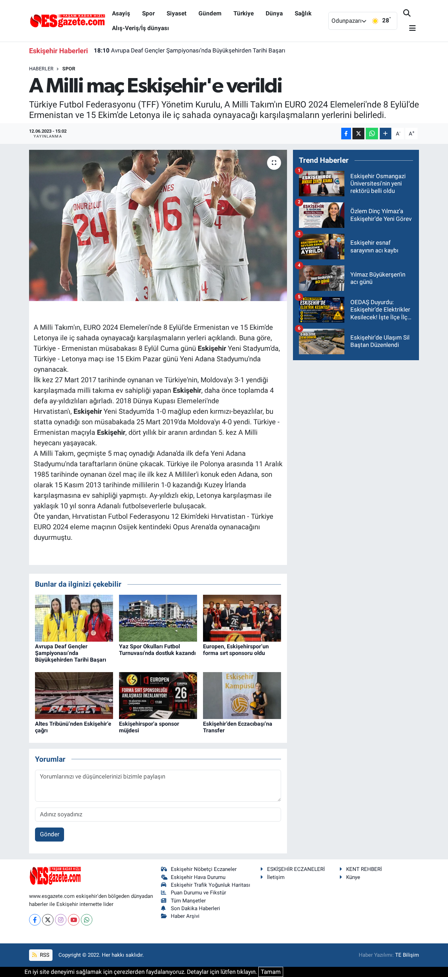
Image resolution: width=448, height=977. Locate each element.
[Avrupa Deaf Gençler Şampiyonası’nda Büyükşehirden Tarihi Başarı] (74, 617)
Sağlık (303, 13)
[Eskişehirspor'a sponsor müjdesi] (158, 695)
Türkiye (243, 13)
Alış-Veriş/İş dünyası (140, 28)
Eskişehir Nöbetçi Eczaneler (204, 869)
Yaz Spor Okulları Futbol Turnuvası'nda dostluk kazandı (157, 649)
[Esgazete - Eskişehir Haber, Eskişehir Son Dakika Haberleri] (67, 20)
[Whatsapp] (86, 920)
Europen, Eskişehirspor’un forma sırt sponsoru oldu (236, 649)
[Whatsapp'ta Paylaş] (372, 133)
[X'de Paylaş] (358, 133)
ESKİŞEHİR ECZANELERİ (296, 869)
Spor (148, 13)
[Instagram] (60, 920)
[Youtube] (73, 920)
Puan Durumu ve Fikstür (198, 892)
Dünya (274, 13)
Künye (353, 877)
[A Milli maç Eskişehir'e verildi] (158, 225)
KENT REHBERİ (364, 869)
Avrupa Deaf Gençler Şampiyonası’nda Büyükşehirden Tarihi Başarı (189, 50)
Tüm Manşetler (188, 901)
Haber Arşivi (185, 916)
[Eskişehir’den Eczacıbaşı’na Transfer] (242, 695)
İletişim (276, 877)
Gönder (49, 834)
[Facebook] (35, 920)
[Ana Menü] (409, 28)
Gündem (210, 13)
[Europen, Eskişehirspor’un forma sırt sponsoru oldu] (242, 617)
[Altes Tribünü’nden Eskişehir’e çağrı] (74, 695)
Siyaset (177, 13)
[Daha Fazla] (385, 133)
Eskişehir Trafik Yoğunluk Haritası (210, 885)
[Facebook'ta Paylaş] (346, 133)
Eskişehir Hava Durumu (198, 877)
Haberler (41, 68)
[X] (48, 920)
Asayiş (121, 13)
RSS (43, 955)
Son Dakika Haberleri (195, 908)
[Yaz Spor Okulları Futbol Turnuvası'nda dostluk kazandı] (158, 617)
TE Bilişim (407, 955)
